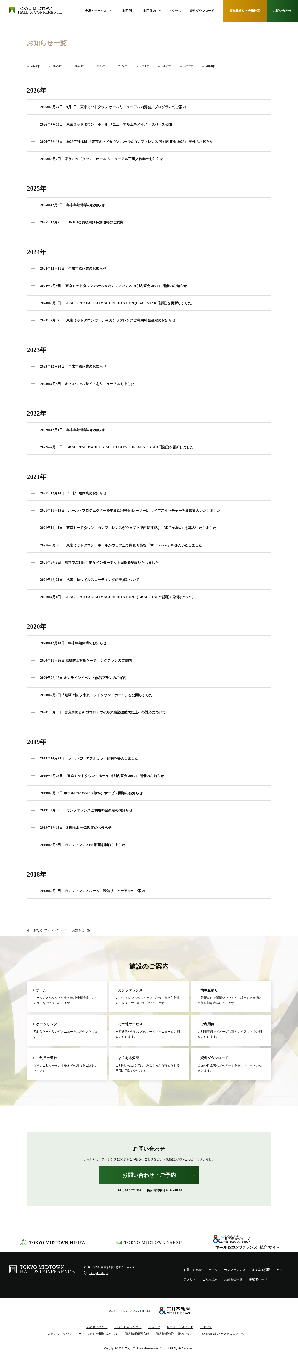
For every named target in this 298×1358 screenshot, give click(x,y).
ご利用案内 (148, 10)
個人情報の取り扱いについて (175, 1334)
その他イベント (97, 1327)
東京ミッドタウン (60, 1334)
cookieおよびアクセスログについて (226, 1334)
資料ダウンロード (202, 10)
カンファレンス (234, 1270)
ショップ (154, 1327)
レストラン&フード (180, 1327)
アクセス (175, 10)
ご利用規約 (210, 1279)
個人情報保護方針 (137, 1334)
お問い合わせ (192, 1270)
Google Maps (98, 1273)
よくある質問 (261, 1270)
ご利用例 (126, 10)
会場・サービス (95, 10)
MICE (280, 1270)
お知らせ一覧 (233, 1279)
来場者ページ (258, 1279)
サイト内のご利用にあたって (98, 1334)
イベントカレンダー (128, 1327)
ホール (213, 1270)
